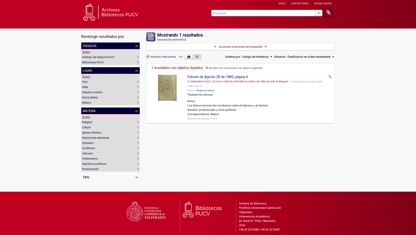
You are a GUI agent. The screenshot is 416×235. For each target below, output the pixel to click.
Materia (89, 110)
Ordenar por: (233, 56)
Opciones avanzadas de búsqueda (240, 46)
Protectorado (90, 169)
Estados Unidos (92, 92)
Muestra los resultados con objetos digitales (235, 68)
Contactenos (300, 3)
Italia (85, 87)
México (86, 102)
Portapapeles (328, 12)
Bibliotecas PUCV (93, 62)
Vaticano (87, 153)
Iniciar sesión (323, 3)
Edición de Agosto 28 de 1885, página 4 (217, 77)
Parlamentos (90, 158)
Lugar (87, 70)
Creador (89, 45)
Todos (86, 52)
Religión (87, 122)
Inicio (282, 3)
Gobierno (88, 143)
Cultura (86, 127)
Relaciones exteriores (95, 137)
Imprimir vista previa (163, 56)
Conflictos (88, 148)
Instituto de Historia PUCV (98, 57)
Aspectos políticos (94, 163)
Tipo (86, 177)
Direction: (280, 56)
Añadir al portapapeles (330, 77)
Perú (85, 81)
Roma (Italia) (90, 97)
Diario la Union (205, 90)
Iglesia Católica (91, 132)
